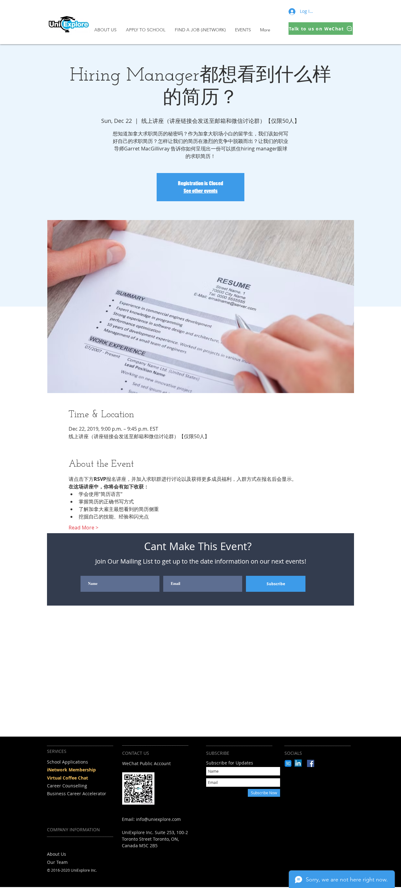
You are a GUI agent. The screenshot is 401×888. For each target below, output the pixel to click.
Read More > (83, 527)
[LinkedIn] (298, 763)
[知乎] (288, 763)
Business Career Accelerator (76, 793)
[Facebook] (310, 763)
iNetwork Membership (71, 770)
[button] (147, 30)
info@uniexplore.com (158, 819)
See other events (201, 191)
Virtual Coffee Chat (67, 778)
